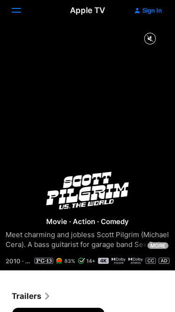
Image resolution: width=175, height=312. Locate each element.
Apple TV (87, 10)
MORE (158, 245)
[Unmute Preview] (149, 39)
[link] (31, 296)
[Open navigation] (22, 10)
